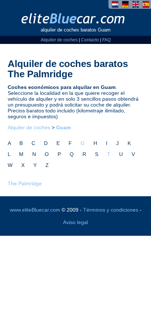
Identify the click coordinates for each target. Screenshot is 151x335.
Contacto (90, 39)
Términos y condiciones (110, 210)
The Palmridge (25, 183)
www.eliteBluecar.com (35, 210)
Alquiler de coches (59, 39)
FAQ (106, 39)
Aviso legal (75, 222)
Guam (63, 127)
